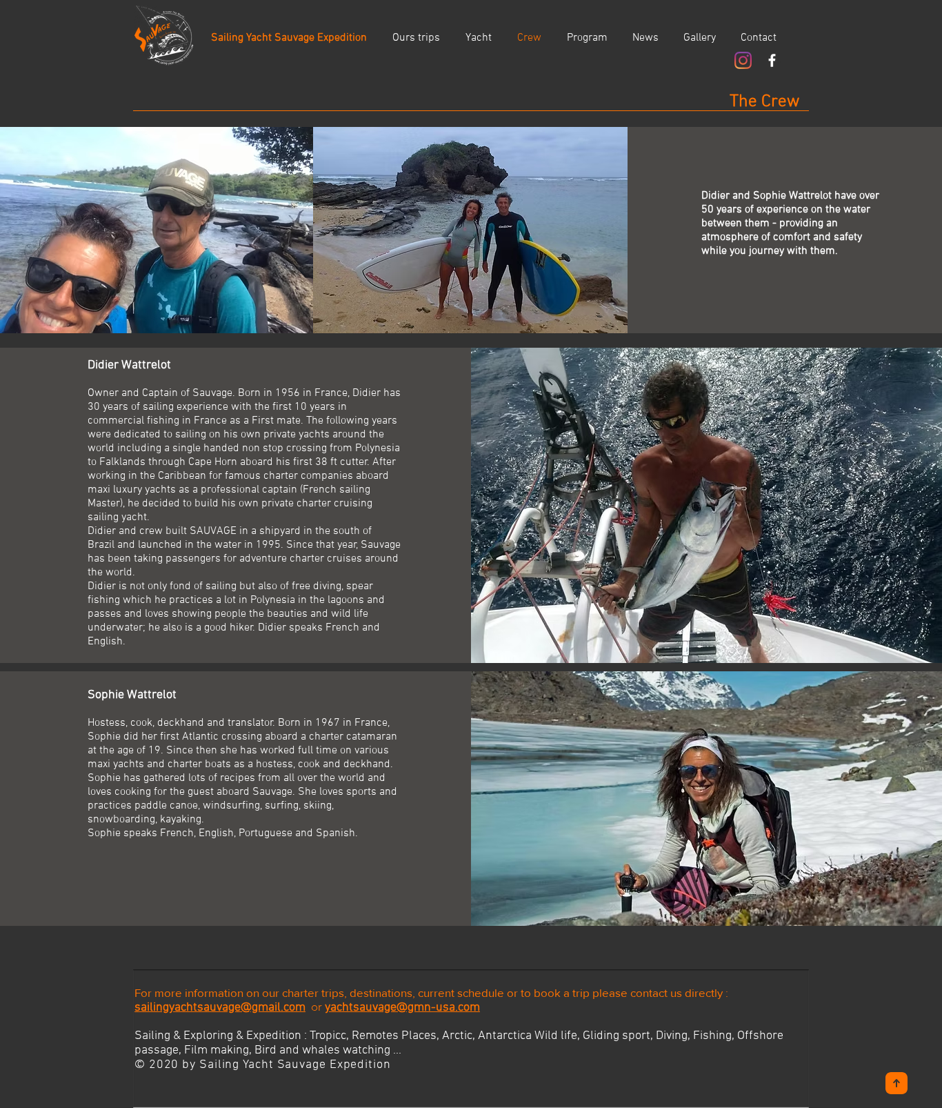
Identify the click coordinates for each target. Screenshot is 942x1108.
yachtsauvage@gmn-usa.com (402, 1007)
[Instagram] (743, 60)
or (315, 1006)
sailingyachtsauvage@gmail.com (219, 1007)
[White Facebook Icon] (772, 60)
